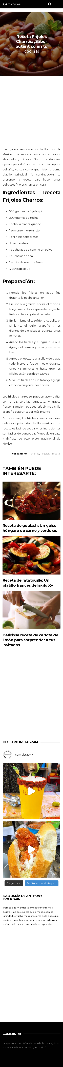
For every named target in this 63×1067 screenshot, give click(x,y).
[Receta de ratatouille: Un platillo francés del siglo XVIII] (31, 555)
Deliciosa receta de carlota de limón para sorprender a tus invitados (30, 640)
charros (35, 453)
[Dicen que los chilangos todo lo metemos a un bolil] (31, 849)
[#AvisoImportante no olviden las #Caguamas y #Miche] (31, 791)
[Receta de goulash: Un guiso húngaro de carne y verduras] (31, 501)
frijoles (45, 453)
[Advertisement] (31, 112)
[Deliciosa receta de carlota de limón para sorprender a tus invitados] (31, 610)
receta (56, 453)
